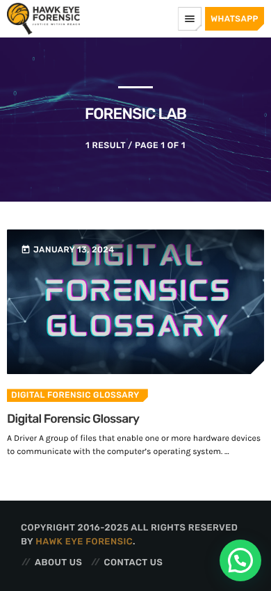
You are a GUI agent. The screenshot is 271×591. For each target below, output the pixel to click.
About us (58, 563)
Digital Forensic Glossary (75, 395)
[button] (240, 560)
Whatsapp (234, 19)
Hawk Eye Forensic (84, 542)
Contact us (133, 563)
